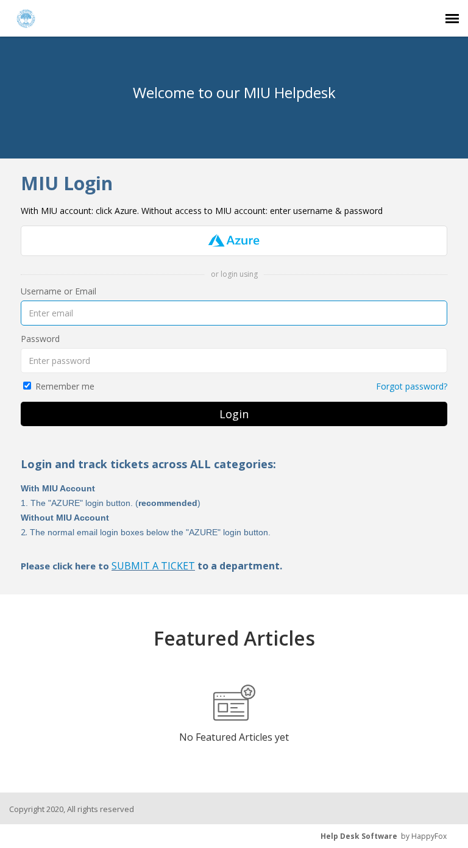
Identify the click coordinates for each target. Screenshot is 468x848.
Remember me (64, 386)
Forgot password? (411, 386)
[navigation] (452, 18)
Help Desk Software (359, 836)
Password (40, 338)
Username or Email (58, 291)
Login (234, 414)
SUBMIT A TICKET (153, 565)
